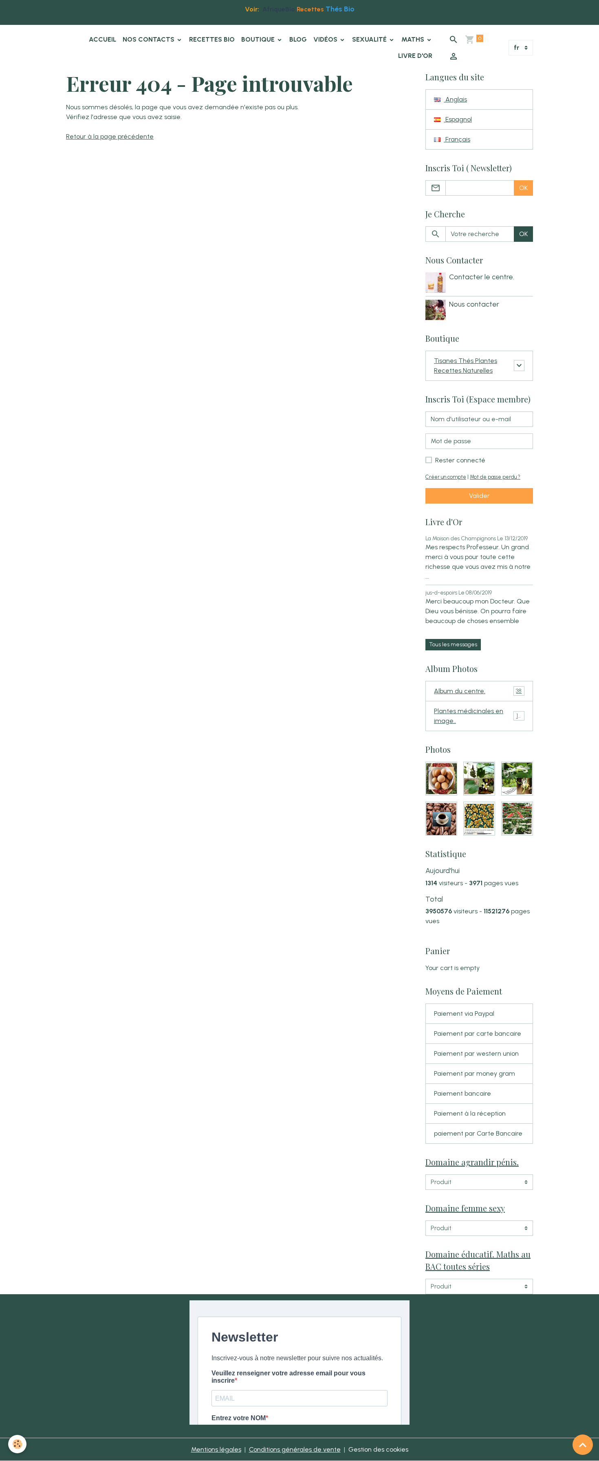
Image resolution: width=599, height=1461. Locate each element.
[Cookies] (17, 1444)
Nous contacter (474, 304)
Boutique (258, 39)
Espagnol (458, 119)
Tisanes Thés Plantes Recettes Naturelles (465, 365)
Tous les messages (453, 644)
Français (457, 139)
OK (523, 188)
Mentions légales (216, 1449)
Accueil (102, 39)
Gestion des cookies (378, 1449)
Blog (298, 39)
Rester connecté (460, 460)
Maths (413, 39)
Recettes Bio (212, 39)
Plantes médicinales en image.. (478, 716)
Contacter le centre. (481, 276)
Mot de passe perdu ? (495, 477)
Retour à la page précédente (110, 136)
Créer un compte (445, 477)
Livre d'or (415, 56)
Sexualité (370, 39)
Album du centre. (478, 691)
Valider (479, 496)
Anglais (455, 99)
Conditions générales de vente (295, 1449)
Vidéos (326, 39)
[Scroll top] (583, 1444)
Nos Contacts (149, 39)
